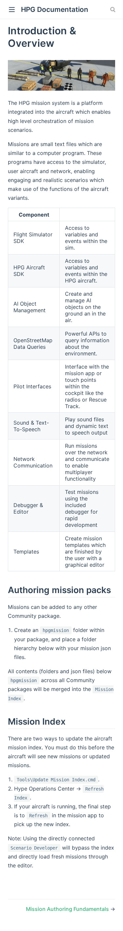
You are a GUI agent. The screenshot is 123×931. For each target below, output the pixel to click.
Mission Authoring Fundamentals (68, 909)
